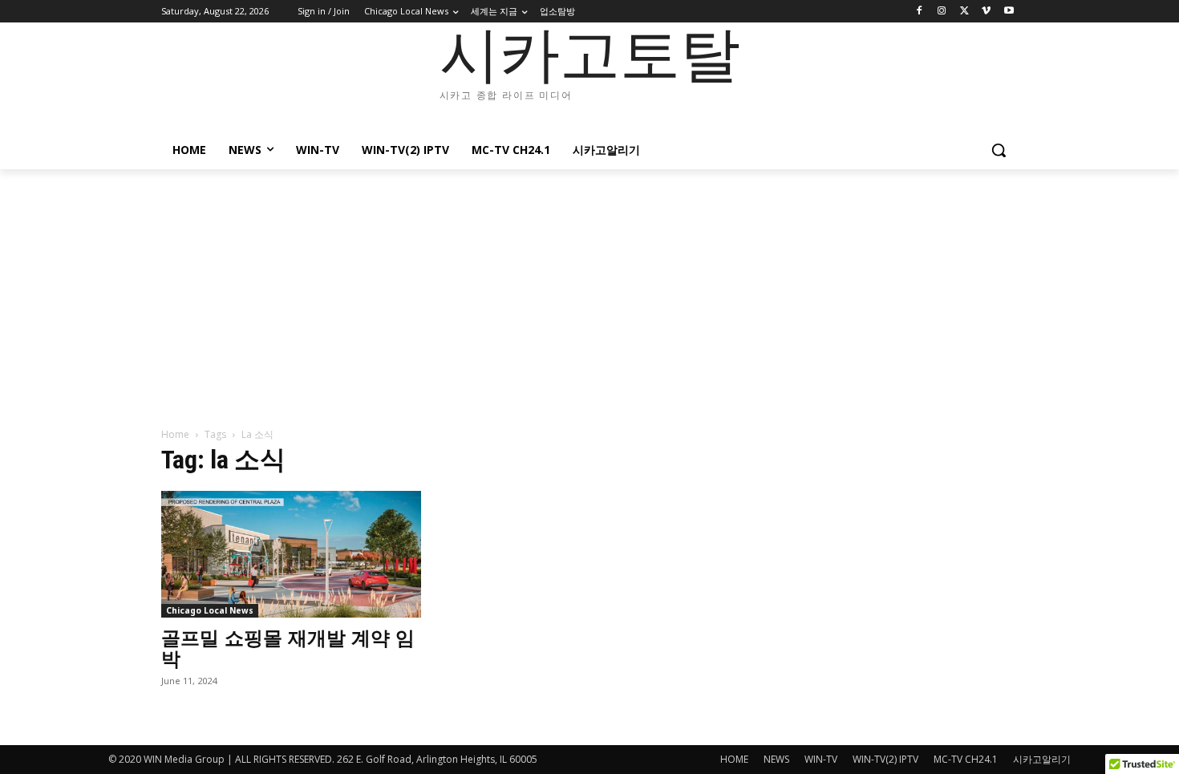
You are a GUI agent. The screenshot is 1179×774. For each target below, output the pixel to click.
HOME (734, 759)
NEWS (776, 759)
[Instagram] (942, 11)
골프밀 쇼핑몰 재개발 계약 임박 (288, 648)
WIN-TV (820, 759)
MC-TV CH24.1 (966, 759)
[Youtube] (1008, 11)
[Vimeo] (986, 11)
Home (175, 434)
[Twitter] (964, 11)
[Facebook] (919, 11)
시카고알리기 (1042, 759)
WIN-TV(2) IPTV (885, 759)
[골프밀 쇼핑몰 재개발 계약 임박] (291, 554)
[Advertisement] (589, 289)
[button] (998, 150)
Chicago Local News (209, 610)
